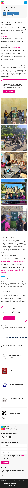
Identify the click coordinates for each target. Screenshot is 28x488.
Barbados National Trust (16, 384)
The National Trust (14, 413)
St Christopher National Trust (16, 399)
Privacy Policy (4, 485)
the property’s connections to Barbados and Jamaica (13, 271)
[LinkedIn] (10, 437)
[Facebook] (2, 437)
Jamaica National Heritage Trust (17, 370)
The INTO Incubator (6, 36)
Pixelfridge (13, 483)
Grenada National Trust (16, 355)
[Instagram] (6, 437)
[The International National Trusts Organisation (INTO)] (14, 2)
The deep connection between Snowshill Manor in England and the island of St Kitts (13, 262)
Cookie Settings (12, 485)
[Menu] (25, 2)
